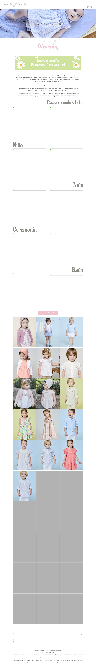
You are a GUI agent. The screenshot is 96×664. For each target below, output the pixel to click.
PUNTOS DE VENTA (69, 6)
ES (93, 6)
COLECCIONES (55, 6)
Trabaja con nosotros (78, 643)
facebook (88, 7)
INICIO (50, 6)
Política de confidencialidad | (47, 652)
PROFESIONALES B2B (77, 6)
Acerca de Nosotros (78, 636)
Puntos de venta (79, 639)
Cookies (53, 652)
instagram (91, 7)
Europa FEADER (79, 641)
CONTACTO (84, 6)
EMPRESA (61, 6)
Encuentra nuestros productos (48, 312)
